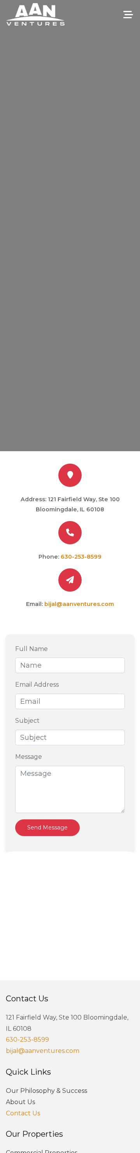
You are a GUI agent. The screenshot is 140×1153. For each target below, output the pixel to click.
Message (28, 756)
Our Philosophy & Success (46, 1090)
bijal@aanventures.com (79, 604)
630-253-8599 (81, 556)
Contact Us (23, 1113)
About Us (20, 1102)
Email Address (37, 684)
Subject (27, 720)
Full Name (31, 649)
